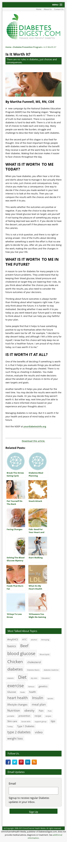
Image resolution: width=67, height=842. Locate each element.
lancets (50, 698)
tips (53, 721)
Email (12, 783)
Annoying (45, 640)
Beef (24, 645)
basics (11, 646)
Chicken (15, 661)
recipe (38, 715)
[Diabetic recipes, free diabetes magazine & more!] (33, 38)
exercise (15, 685)
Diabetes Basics (33, 670)
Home (38, 9)
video (39, 732)
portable (10, 716)
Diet (22, 677)
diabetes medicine (51, 670)
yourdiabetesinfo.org (35, 426)
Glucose (11, 691)
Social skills (25, 721)
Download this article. (33, 441)
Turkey (10, 726)
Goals (22, 692)
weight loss (15, 738)
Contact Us (59, 9)
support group (40, 721)
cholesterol (34, 662)
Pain (41, 710)
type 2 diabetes (19, 732)
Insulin (37, 697)
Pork (50, 711)
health (32, 691)
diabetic (10, 678)
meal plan (39, 704)
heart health (17, 697)
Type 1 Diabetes (25, 726)
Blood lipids (44, 654)
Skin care (12, 721)
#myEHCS (12, 639)
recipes (48, 716)
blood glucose (21, 653)
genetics (43, 686)
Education (46, 678)
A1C (24, 639)
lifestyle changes (17, 704)
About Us (48, 9)
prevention (24, 715)
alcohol (34, 640)
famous (31, 686)
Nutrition (13, 710)
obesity (29, 710)
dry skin (34, 678)
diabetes (15, 669)
